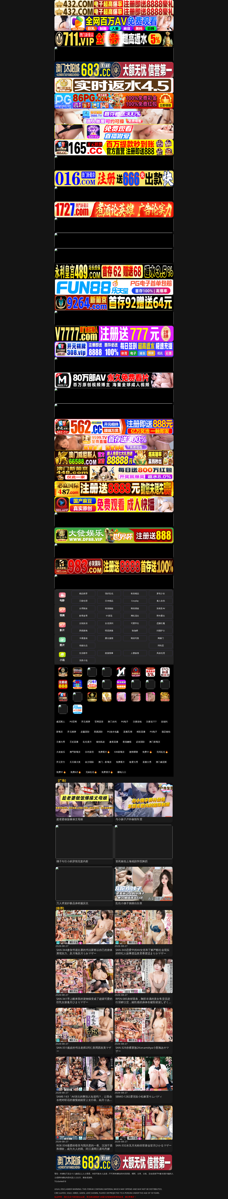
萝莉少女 (161, 593)
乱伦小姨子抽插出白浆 (129, 903)
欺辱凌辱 (83, 615)
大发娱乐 (60, 751)
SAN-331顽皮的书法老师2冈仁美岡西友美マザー (83, 1049)
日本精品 (109, 600)
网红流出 (135, 615)
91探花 (109, 615)
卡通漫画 (83, 638)
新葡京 (59, 731)
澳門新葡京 (75, 751)
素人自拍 (161, 600)
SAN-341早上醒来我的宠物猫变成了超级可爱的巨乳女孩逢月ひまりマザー (84, 1000)
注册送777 (151, 721)
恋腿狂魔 (161, 623)
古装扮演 (83, 623)
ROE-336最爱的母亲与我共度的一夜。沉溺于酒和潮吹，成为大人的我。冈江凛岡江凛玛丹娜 (84, 1147)
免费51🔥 (147, 751)
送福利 (164, 721)
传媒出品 (83, 645)
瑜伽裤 (135, 630)
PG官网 (73, 721)
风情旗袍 (83, 630)
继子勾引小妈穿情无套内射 (72, 861)
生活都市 (83, 653)
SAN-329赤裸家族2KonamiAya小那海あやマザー (142, 1049)
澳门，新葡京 (105, 761)
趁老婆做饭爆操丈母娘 (69, 819)
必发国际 (140, 741)
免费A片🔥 (75, 772)
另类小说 (83, 660)
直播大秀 (147, 761)
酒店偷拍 (166, 731)
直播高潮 (127, 731)
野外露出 (161, 615)
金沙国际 (89, 761)
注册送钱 (137, 721)
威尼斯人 (60, 721)
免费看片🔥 (104, 751)
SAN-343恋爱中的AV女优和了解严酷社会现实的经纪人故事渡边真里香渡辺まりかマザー (142, 951)
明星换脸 (109, 630)
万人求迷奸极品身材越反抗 (72, 903)
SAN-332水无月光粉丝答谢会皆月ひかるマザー (144, 1145)
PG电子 (124, 721)
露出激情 (109, 638)
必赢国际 (85, 731)
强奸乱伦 (109, 593)
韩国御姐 (109, 608)
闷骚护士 (161, 630)
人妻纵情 (135, 653)
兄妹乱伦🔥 (91, 772)
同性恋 (161, 645)
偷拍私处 (100, 741)
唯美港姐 (135, 608)
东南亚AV (160, 608)
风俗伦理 (161, 653)
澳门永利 (112, 721)
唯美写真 (135, 638)
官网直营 (99, 721)
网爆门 (161, 638)
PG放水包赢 (113, 731)
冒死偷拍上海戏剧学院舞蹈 (132, 861)
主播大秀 (60, 741)
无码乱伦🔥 (162, 751)
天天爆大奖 (75, 761)
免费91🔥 (61, 772)
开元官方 (60, 761)
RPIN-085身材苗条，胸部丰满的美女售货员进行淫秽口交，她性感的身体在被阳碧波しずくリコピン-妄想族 (144, 1002)
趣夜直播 (113, 741)
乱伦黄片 (87, 741)
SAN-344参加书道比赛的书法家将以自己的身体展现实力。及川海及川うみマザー (84, 951)
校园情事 (109, 653)
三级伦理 (83, 600)
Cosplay (135, 600)
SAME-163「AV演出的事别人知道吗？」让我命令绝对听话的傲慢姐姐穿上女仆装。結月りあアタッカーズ (84, 1100)
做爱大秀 (133, 761)
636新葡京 (119, 751)
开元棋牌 (85, 721)
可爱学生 (135, 623)
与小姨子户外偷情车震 (129, 819)
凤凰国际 (98, 731)
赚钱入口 (121, 772)
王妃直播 (74, 741)
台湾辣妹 (83, 608)
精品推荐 (83, 593)
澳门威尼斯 (161, 761)
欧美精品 (135, 593)
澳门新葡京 (154, 741)
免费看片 (120, 761)
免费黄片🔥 (107, 772)
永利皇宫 (89, 751)
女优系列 (109, 623)
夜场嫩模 (127, 741)
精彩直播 (141, 731)
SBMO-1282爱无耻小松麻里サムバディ (139, 1096)
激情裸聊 (133, 751)
